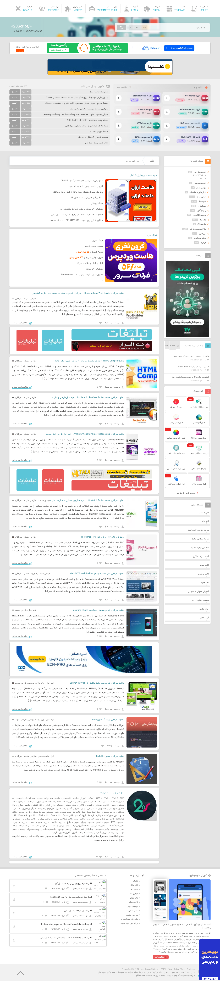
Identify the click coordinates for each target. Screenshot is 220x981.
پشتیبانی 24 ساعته (94, 269)
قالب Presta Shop (27, 815)
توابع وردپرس (132, 906)
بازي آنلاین (50, 805)
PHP (122, 798)
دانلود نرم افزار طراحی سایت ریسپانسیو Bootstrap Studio (98, 610)
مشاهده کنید (159, 957)
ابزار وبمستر (201, 188)
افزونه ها (17, 802)
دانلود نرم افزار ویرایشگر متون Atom (107, 719)
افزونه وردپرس (117, 805)
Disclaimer (191, 969)
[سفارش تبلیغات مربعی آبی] (53, 351)
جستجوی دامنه (99, 808)
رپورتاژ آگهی (201, 210)
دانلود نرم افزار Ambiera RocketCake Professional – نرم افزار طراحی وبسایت (88, 397)
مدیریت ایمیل (87, 822)
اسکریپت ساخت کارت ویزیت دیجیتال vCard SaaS (190, 377)
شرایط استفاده (132, 915)
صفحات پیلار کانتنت (99, 131)
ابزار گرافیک (30, 798)
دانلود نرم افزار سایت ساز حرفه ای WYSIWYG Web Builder (97, 573)
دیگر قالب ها (79, 812)
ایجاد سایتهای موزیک (66, 805)
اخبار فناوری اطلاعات (198, 192)
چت (111, 832)
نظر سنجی (34, 826)
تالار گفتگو (37, 805)
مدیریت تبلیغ (73, 822)
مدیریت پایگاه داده (115, 826)
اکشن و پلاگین (85, 805)
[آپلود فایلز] (168, 53)
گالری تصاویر (64, 832)
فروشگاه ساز (80, 815)
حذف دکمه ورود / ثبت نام (96, 143)
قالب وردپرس (43, 819)
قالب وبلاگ (201, 224)
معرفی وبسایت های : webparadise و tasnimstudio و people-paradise (75, 114)
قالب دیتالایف (65, 819)
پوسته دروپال (33, 829)
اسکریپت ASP (117, 802)
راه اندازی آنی (97, 203)
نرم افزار (18, 298)
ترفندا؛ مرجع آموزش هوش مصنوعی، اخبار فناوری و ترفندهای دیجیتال (76, 103)
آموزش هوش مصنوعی (198, 591)
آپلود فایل (204, 618)
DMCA (163, 969)
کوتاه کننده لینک (86, 832)
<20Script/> (21, 26)
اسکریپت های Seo (65, 802)
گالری (74, 832)
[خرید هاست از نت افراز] (112, 350)
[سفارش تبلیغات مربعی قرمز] (27, 351)
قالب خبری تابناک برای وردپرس (78, 910)
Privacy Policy (173, 969)
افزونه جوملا (29, 802)
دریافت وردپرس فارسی (129, 923)
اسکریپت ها (103, 802)
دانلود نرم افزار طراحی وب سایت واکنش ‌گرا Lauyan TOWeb (97, 683)
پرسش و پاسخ (64, 829)
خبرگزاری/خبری (29, 808)
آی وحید (176, 975)
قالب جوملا (79, 819)
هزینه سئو (204, 512)
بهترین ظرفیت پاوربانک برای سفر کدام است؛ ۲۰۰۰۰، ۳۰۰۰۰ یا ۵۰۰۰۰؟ (77, 97)
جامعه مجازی (24, 805)
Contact (156, 969)
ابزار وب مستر (44, 500)
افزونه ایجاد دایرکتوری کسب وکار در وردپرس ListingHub (66, 924)
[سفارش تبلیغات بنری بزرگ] (112, 339)
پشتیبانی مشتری (48, 829)
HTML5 (114, 798)
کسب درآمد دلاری (201, 556)
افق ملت (205, 521)
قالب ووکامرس (28, 819)
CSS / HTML (102, 798)
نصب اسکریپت (132, 911)
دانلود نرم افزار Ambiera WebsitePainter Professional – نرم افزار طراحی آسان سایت (85, 434)
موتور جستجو (57, 826)
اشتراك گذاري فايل (46, 802)
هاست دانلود (140, 975)
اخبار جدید (204, 565)
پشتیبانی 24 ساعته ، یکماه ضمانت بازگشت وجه (81, 209)
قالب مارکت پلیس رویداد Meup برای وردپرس (191, 356)
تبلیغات (135, 881)
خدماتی (16, 808)
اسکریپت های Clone (86, 802)
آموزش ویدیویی (200, 183)
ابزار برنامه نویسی (36, 683)
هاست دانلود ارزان (200, 600)
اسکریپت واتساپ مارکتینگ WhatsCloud (193, 367)
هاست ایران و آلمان (94, 246)
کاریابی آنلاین (101, 832)
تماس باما (134, 889)
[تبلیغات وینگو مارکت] (187, 337)
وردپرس (114, 829)
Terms (182, 969)
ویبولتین (98, 829)
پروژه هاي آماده (200, 238)
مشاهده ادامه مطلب (20, 323)
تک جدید (205, 582)
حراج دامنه (204, 609)
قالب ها (54, 819)
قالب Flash (68, 815)
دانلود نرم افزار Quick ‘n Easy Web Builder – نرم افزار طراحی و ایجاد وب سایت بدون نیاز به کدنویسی (78, 293)
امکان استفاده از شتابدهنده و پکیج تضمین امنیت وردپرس (77, 214)
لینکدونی (16, 819)
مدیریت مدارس (20, 822)
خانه (152, 160)
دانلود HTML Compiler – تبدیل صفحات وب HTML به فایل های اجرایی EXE (89, 361)
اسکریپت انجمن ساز (99, 92)
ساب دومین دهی (63, 812)
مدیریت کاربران (98, 826)
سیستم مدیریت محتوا (43, 812)
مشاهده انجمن (16, 86)
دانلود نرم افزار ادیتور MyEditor (110, 756)
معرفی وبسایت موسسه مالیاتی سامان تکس (88, 109)
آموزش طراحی (79, 798)
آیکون (57, 798)
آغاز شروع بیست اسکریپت (112, 793)
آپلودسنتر (67, 798)
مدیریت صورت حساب (40, 822)
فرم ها (91, 815)
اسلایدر (19, 798)
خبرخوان (50, 808)
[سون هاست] (87, 53)
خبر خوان (60, 808)
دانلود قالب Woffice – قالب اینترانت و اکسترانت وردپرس (66, 938)
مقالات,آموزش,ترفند (80, 826)
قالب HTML (42, 815)
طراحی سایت (30, 298)
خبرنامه (41, 808)
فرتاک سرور (152, 235)
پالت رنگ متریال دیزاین (129, 919)
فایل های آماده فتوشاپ (107, 815)
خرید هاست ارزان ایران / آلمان (143, 175)
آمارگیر (91, 798)
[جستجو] (121, 27)
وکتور (106, 829)
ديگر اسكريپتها (93, 812)
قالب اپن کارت (107, 819)
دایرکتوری (120, 812)
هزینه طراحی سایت (200, 539)
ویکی (75, 829)
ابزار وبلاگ (134, 894)
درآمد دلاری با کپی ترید (198, 530)
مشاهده (20, 51)
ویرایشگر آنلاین (86, 829)
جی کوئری (85, 808)
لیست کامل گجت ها (186, 493)
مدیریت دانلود (58, 822)
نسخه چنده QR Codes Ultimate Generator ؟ (87, 120)
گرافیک (54, 832)
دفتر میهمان (108, 812)
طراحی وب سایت (188, 975)
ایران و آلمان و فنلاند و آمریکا (90, 263)
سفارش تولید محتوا (200, 547)
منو (67, 826)
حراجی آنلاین (73, 808)
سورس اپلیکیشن (199, 215)
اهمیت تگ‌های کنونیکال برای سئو (93, 137)
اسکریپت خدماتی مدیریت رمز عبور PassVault (71, 897)
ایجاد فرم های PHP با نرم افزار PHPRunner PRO (102, 537)
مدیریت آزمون (102, 822)
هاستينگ (23, 826)
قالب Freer (55, 815)
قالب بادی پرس (93, 819)
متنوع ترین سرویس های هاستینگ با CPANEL (82, 180)
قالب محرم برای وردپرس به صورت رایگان (73, 883)
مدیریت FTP (117, 822)
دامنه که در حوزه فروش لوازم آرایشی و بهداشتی (86, 126)
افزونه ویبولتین (102, 805)
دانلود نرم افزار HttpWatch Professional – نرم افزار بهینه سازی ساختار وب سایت (87, 500)
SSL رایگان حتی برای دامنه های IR (87, 197)
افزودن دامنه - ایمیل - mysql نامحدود (86, 186)
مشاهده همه (122, 87)
